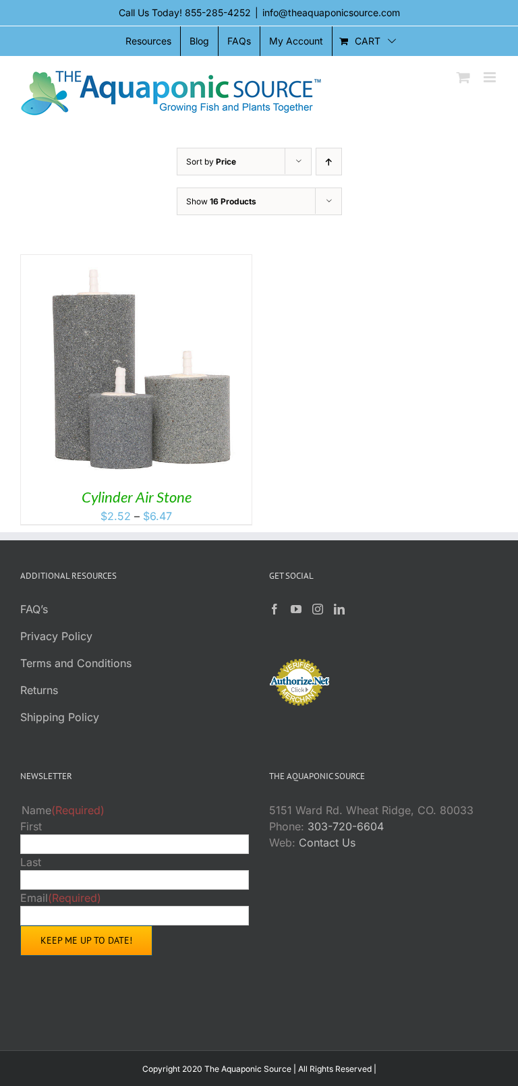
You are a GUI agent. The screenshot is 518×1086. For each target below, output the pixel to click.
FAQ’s (34, 609)
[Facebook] (274, 609)
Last (30, 862)
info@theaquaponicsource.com (331, 12)
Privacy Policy (56, 636)
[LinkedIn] (339, 609)
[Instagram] (317, 609)
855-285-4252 (218, 12)
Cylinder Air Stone (137, 497)
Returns (39, 690)
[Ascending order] (329, 161)
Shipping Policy (59, 717)
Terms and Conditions (76, 663)
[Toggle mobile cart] (463, 77)
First (31, 826)
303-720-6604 (346, 826)
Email (60, 898)
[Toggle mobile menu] (491, 77)
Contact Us (327, 842)
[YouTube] (296, 609)
